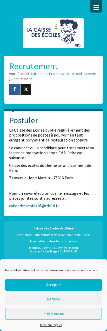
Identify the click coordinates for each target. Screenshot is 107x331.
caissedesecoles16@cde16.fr (34, 205)
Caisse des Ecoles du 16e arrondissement (53, 36)
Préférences (53, 313)
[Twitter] (26, 89)
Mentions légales (51, 325)
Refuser (53, 299)
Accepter (53, 284)
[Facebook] (14, 89)
